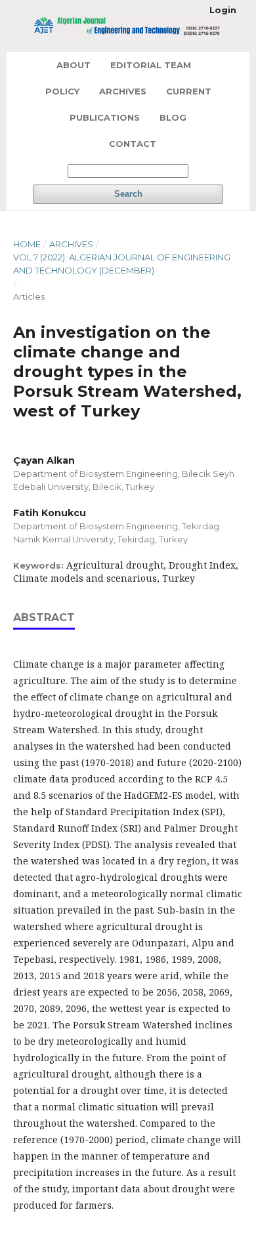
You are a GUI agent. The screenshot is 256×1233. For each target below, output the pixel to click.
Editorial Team (150, 65)
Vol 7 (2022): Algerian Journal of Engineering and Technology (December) (121, 263)
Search (128, 194)
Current (188, 91)
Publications (105, 117)
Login (222, 10)
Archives (122, 91)
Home (27, 244)
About (73, 65)
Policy (62, 91)
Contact (132, 143)
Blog (173, 117)
